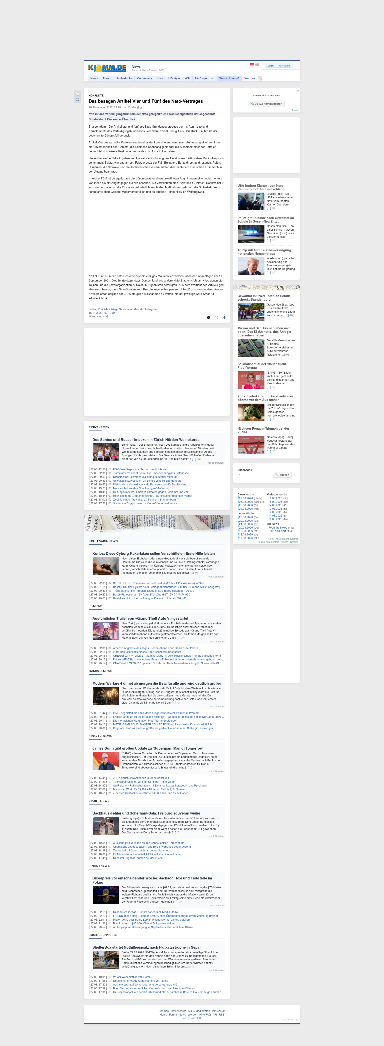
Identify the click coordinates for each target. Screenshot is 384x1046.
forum (295, 110)
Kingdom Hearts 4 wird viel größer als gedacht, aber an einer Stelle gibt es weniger (163, 728)
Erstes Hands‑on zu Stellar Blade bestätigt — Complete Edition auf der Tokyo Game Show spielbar (172, 716)
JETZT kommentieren (268, 104)
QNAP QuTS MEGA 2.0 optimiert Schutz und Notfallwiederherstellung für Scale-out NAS (166, 663)
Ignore (284, 541)
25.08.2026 (246, 505)
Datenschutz (178, 1011)
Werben (249, 78)
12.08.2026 (275, 512)
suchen (284, 475)
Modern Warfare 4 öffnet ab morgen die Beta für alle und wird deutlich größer (156, 683)
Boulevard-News (103, 541)
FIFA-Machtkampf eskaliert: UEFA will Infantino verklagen (147, 854)
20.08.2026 (246, 527)
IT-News (95, 606)
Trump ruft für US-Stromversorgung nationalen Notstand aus (264, 252)
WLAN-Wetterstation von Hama (132, 977)
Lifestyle (174, 78)
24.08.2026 (246, 508)
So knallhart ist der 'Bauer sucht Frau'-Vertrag (262, 366)
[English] (257, 64)
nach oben (288, 1019)
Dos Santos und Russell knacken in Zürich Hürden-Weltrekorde (146, 439)
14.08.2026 (275, 505)
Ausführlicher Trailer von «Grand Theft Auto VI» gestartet (140, 618)
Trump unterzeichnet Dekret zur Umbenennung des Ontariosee (151, 473)
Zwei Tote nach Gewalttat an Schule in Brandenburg (144, 499)
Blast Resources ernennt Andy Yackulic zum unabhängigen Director (154, 988)
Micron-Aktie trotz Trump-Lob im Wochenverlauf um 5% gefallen (151, 919)
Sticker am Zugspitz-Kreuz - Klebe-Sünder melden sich (146, 503)
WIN (187, 78)
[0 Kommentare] (98, 316)
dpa (139, 107)
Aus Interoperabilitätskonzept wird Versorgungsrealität (145, 984)
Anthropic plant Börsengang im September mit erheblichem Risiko (153, 927)
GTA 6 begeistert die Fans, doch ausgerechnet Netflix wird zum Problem (156, 713)
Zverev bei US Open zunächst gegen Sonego (140, 850)
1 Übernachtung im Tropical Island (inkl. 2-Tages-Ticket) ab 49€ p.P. (153, 590)
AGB (191, 1011)
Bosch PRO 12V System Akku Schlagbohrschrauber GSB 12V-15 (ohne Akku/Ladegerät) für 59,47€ (173, 587)
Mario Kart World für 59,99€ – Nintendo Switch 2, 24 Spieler (149, 789)
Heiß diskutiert (277, 531)
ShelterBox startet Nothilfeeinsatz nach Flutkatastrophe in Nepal (146, 947)
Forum (107, 78)
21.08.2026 (246, 524)
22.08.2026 (246, 520)
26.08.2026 (246, 501)
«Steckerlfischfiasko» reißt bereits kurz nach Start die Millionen (150, 793)
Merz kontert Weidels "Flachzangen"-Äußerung (141, 488)
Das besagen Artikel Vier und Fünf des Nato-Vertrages (146, 101)
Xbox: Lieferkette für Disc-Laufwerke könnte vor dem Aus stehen (265, 398)
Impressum (218, 1011)
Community (144, 78)
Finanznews (99, 865)
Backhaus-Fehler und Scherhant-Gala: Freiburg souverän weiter (146, 813)
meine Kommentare (268, 541)
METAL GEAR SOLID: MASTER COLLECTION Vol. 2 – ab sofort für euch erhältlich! (162, 724)
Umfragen (204, 78)
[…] (194, 459)
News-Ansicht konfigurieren (283, 538)
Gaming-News (100, 671)
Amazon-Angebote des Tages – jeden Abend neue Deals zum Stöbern (155, 648)
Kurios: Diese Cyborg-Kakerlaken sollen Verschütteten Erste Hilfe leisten (153, 553)
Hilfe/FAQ (205, 1014)
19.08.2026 (246, 531)
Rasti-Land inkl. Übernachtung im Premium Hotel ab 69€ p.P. (149, 598)
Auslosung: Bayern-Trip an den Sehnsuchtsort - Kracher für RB (150, 843)
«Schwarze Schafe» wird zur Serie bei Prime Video (144, 781)
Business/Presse (103, 935)
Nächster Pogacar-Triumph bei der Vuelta (138, 858)
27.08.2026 (246, 498)
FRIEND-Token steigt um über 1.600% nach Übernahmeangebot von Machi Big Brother (165, 915)
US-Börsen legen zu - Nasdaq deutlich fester (140, 469)
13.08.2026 (275, 508)
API (215, 1014)
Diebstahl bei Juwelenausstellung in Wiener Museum (145, 477)
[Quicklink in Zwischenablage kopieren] (77, 94)
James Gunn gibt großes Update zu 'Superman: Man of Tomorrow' (148, 748)
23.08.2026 (246, 517)
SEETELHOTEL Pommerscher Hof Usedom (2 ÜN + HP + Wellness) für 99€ (158, 583)
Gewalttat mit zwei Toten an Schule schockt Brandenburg (147, 480)
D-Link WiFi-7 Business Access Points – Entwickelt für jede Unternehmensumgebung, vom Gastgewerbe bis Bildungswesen (187, 659)
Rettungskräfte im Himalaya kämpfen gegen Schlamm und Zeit (150, 492)
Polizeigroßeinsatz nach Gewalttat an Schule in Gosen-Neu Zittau (266, 219)
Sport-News (99, 801)
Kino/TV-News (100, 736)
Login (271, 65)
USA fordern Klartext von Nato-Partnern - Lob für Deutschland (150, 484)
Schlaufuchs (124, 78)
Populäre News (277, 527)
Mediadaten (203, 1011)
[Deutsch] (252, 64)
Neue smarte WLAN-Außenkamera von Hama (140, 980)
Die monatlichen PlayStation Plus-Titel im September (145, 720)
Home (163, 1014)
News (94, 78)
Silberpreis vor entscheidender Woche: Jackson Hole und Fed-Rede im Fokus (152, 880)
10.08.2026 (275, 519)
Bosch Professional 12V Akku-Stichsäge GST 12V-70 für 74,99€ (151, 594)
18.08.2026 (246, 534)
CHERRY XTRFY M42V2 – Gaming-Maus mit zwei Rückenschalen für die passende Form (167, 655)
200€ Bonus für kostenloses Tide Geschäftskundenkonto (147, 652)
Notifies (294, 541)
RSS (221, 1014)
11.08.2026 (275, 515)
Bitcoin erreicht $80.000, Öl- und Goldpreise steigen (144, 923)
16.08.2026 (275, 498)
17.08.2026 (246, 538)
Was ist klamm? (229, 78)
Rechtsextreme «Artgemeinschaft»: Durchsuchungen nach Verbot (152, 495)
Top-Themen (99, 427)
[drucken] (77, 100)
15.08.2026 (275, 501)
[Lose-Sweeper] (260, 79)
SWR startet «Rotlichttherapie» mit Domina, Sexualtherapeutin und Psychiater (160, 785)
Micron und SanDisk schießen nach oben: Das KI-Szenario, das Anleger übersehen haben (265, 331)
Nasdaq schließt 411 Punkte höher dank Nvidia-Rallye (146, 912)
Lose (160, 78)
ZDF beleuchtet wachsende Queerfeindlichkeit (141, 778)
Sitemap (164, 1011)
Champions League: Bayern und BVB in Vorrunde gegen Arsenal (152, 846)
